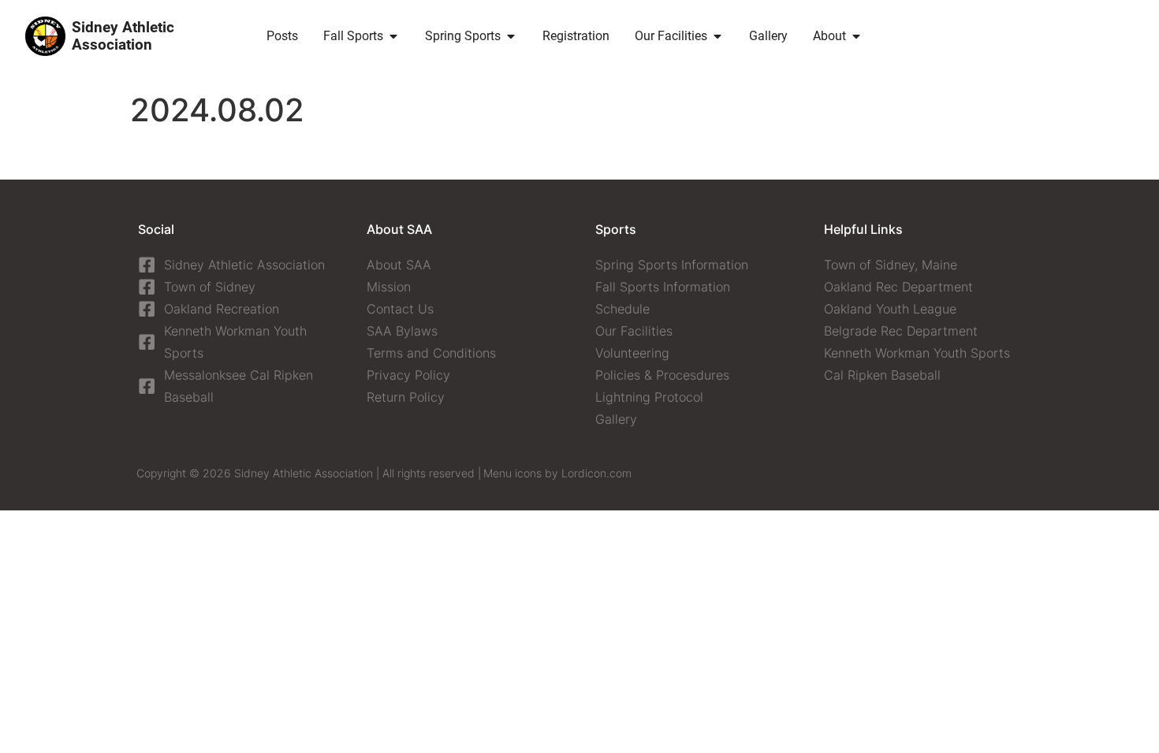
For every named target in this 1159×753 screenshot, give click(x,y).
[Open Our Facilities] (717, 36)
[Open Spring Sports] (511, 36)
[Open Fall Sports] (393, 36)
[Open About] (856, 36)
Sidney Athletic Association (123, 36)
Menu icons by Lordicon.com (557, 473)
